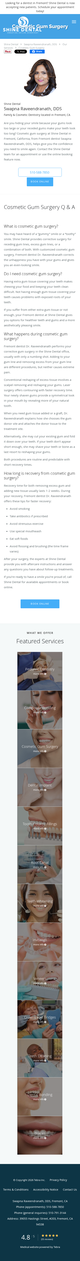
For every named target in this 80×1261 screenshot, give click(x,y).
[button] (74, 21)
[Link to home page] (29, 25)
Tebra (57, 1247)
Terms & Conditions (16, 1189)
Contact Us (70, 1189)
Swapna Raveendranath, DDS (40, 44)
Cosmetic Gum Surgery (31, 47)
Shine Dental (11, 44)
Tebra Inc (39, 1180)
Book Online (40, 181)
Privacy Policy (58, 1180)
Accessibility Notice (45, 1189)
